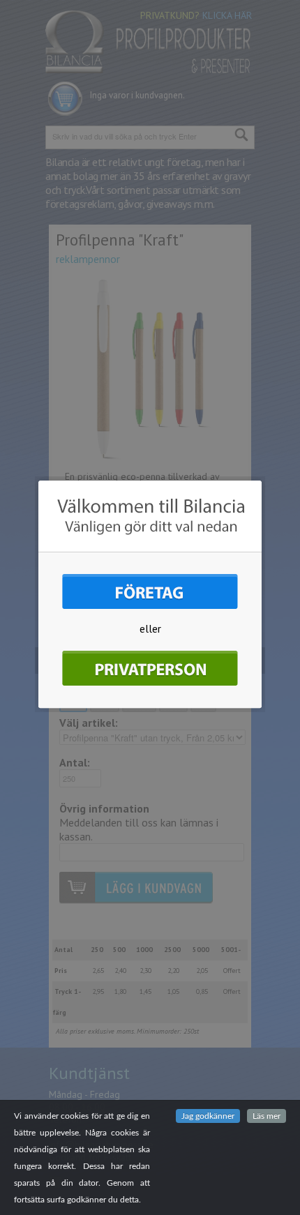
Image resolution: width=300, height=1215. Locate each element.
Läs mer (266, 1116)
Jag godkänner (207, 1116)
